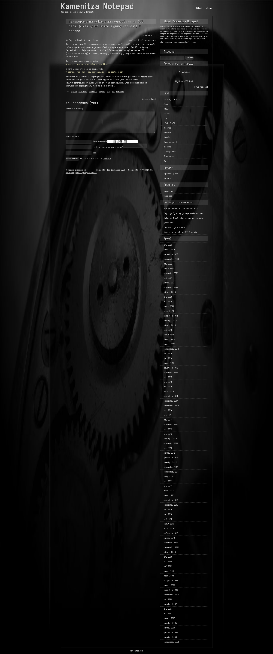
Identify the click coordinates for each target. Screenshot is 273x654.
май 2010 (168, 519)
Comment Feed (149, 99)
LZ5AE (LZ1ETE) (171, 123)
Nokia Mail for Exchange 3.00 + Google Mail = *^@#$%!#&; (125, 170)
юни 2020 (168, 297)
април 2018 (169, 335)
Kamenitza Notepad (97, 6)
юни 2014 (168, 415)
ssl (113, 91)
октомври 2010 (171, 505)
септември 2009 (171, 547)
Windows (167, 147)
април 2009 (169, 571)
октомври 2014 (171, 401)
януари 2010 (169, 538)
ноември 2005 (170, 637)
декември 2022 (171, 254)
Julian (166, 218)
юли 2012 (168, 448)
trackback (107, 158)
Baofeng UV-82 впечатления (184, 208)
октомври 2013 (171, 424)
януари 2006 (169, 628)
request (102, 91)
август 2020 (170, 292)
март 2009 (169, 576)
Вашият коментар (74, 108)
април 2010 (169, 524)
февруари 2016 (171, 368)
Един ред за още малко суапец (188, 213)
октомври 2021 (171, 273)
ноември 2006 (170, 623)
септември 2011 (171, 472)
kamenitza (93, 91)
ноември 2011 (170, 462)
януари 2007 (169, 618)
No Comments (149, 40)
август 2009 (170, 552)
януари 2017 (169, 344)
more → (195, 42)
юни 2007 (168, 609)
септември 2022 (171, 259)
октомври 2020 (171, 287)
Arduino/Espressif (172, 99)
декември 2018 (171, 316)
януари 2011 (169, 495)
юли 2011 (168, 481)
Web (94, 152)
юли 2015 (168, 377)
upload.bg (168, 191)
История (181, 227)
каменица (120, 91)
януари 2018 (169, 339)
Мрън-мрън (169, 156)
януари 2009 (169, 585)
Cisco (166, 104)
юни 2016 (168, 358)
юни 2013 (168, 434)
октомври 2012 (171, 443)
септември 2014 (171, 405)
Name (99, 141)
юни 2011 (168, 486)
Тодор (71, 40)
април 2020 (169, 306)
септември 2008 (171, 594)
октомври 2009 (171, 543)
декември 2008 (171, 590)
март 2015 (169, 391)
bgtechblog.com (171, 174)
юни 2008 (168, 599)
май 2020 (168, 301)
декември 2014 (171, 396)
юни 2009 (168, 561)
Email (107, 147)
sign (108, 91)
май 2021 (168, 278)
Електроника (170, 151)
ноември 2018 (170, 320)
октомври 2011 (171, 467)
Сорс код (168, 196)
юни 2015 (168, 382)
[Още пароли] (201, 87)
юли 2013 (168, 429)
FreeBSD (81, 40)
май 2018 (168, 330)
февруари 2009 (171, 580)
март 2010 (169, 528)
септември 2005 (171, 642)
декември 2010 (171, 500)
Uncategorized (170, 142)
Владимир (168, 232)
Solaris (96, 40)
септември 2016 (171, 349)
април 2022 (169, 268)
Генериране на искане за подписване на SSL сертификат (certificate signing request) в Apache (106, 26)
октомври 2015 (171, 372)
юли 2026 (168, 245)
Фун (165, 161)
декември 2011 (171, 457)
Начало (199, 7)
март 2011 (169, 491)
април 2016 (169, 363)
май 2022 (168, 264)
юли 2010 (168, 509)
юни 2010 (168, 514)
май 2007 (168, 613)
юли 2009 (168, 557)
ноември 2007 (170, 604)
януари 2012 (169, 453)
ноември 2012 (170, 439)
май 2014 (168, 420)
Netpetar (167, 178)
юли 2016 (168, 353)
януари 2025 (169, 249)
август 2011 (170, 476)
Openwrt (167, 132)
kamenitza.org (136, 651)
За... (209, 7)
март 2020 (169, 311)
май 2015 (168, 387)
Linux (89, 40)
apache (74, 91)
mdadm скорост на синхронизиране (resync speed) (81, 171)
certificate (83, 91)
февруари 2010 (171, 533)
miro (165, 208)
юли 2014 (168, 410)
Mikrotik (167, 128)
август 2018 (170, 325)
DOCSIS (167, 109)
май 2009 (168, 566)
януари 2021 (169, 283)
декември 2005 (171, 632)
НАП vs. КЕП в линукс (186, 232)
